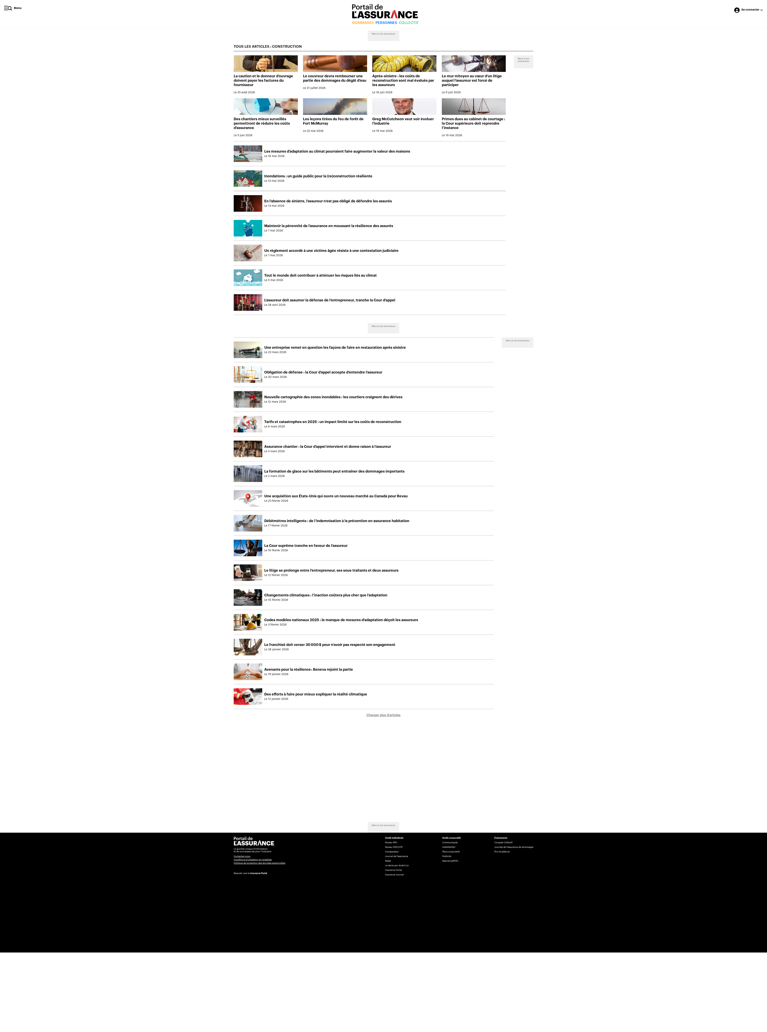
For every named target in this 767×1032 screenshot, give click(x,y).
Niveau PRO (391, 842)
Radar (388, 861)
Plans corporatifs (451, 852)
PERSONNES (386, 23)
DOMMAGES (363, 23)
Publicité (446, 856)
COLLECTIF (409, 23)
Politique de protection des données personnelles (259, 863)
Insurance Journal (394, 875)
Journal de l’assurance (396, 856)
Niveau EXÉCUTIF (394, 847)
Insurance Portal (258, 873)
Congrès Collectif (503, 842)
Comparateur (392, 852)
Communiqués (450, 842)
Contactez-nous (242, 856)
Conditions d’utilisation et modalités (253, 860)
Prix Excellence (502, 852)
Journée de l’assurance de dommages (513, 847)
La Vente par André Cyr (397, 865)
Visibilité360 (448, 847)
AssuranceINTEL (450, 861)
